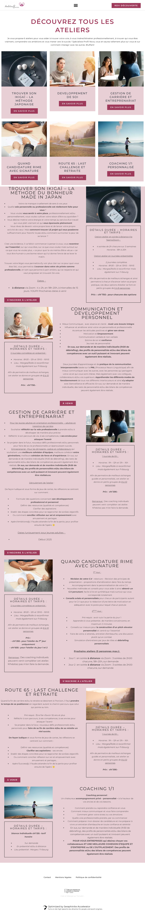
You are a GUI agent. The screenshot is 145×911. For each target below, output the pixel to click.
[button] (75, 5)
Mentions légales (63, 877)
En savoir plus (24, 111)
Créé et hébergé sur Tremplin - (72, 896)
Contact (47, 877)
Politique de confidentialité (88, 877)
